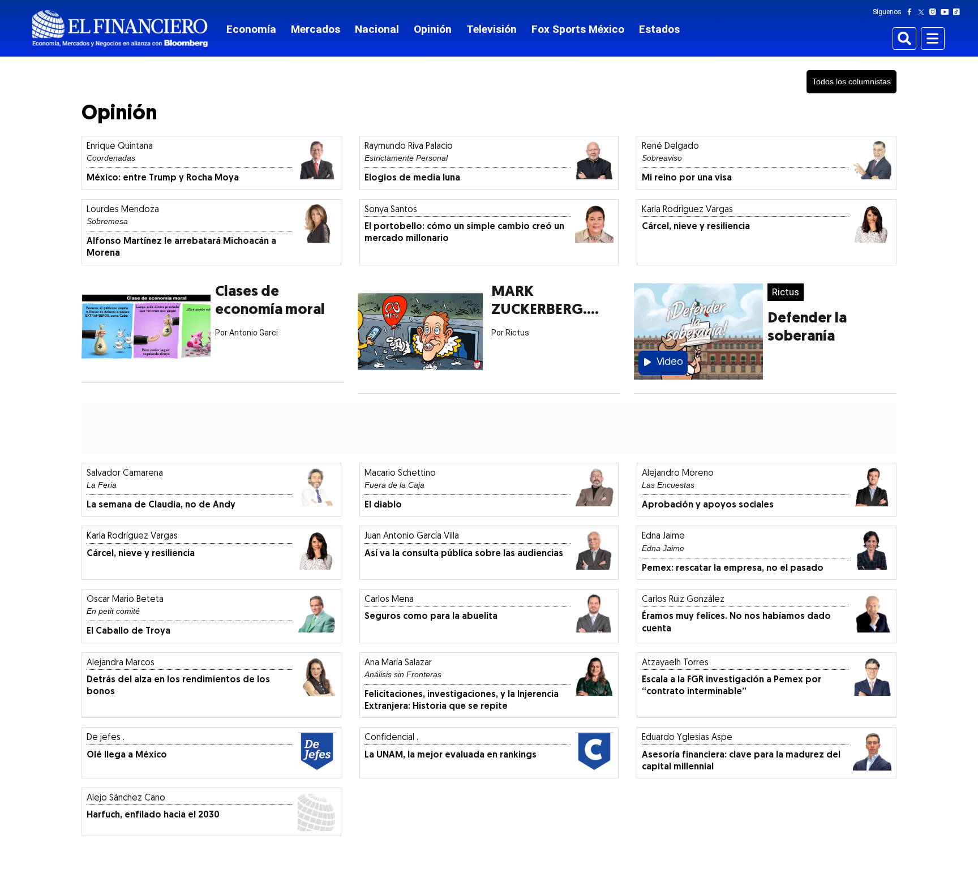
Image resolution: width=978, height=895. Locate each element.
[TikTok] (958, 12)
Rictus (785, 292)
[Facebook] (911, 12)
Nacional (377, 29)
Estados (659, 29)
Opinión (433, 29)
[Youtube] (947, 12)
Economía (251, 29)
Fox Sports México (577, 29)
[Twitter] (923, 12)
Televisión (491, 29)
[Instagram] (935, 12)
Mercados (315, 29)
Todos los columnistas (851, 81)
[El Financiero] (120, 28)
